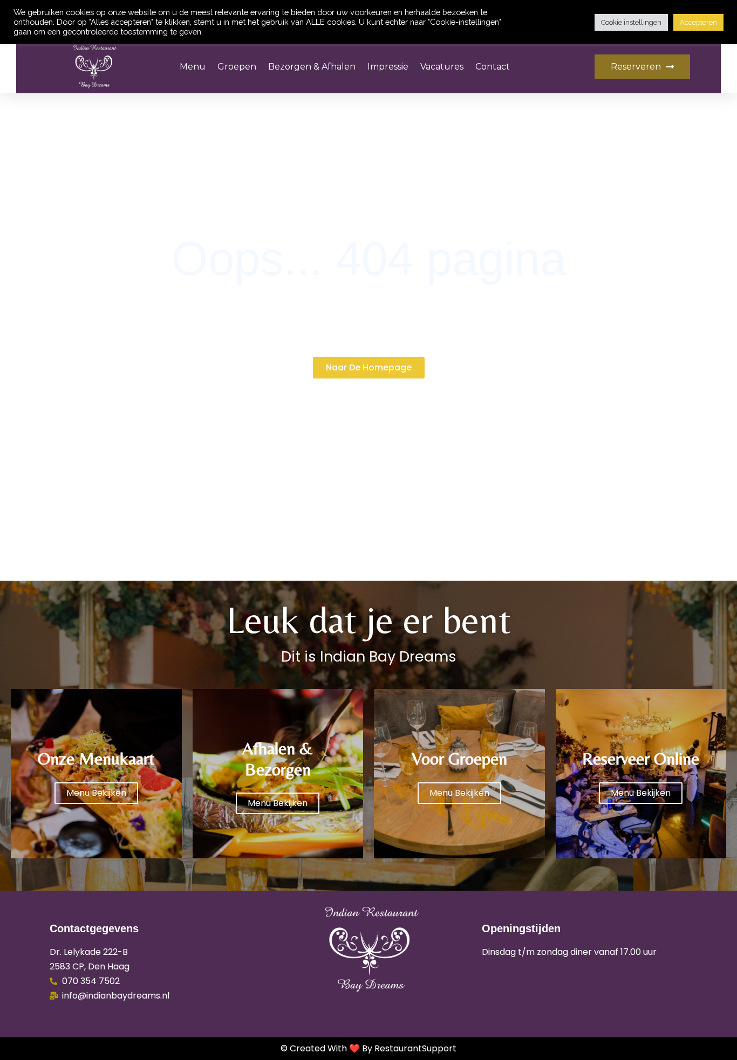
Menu (193, 66)
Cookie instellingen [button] (631, 22)
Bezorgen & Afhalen (312, 66)
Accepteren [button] (698, 22)
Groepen (236, 66)
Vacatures (441, 66)
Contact (492, 66)
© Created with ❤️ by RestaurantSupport (368, 1048)
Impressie (387, 66)
